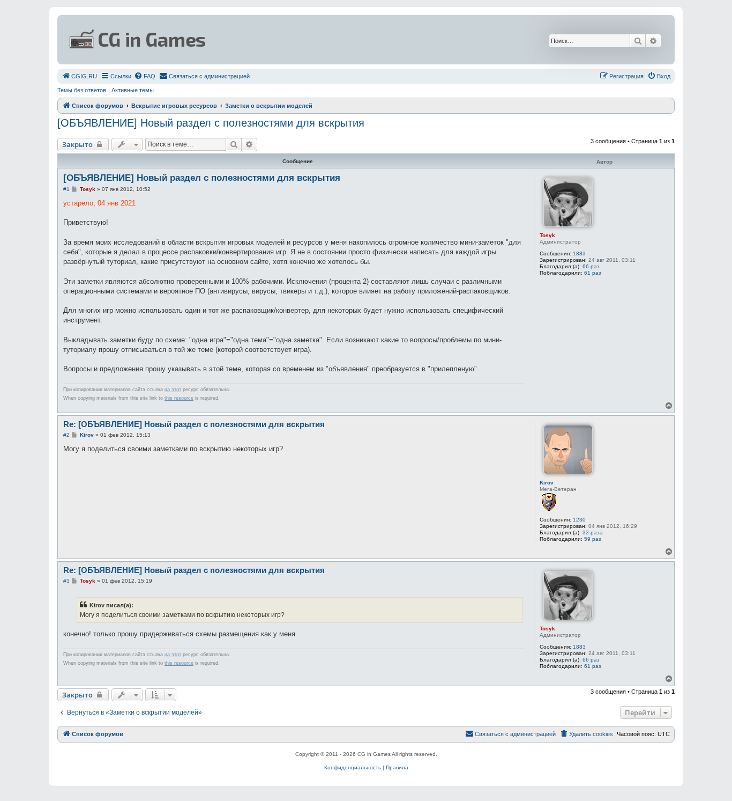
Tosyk (547, 235)
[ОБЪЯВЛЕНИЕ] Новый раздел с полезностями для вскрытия (210, 123)
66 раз (591, 266)
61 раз (592, 273)
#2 (66, 435)
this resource (179, 398)
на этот (173, 389)
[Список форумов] (262, 39)
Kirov (547, 483)
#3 (66, 581)
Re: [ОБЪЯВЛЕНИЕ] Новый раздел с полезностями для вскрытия (194, 424)
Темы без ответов (81, 90)
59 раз (592, 539)
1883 (579, 253)
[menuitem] (79, 76)
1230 (579, 520)
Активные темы (132, 90)
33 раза (592, 532)
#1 (66, 189)
